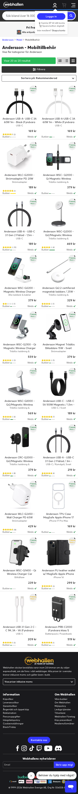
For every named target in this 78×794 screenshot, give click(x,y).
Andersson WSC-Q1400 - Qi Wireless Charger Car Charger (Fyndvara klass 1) (19, 574)
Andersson (8, 39)
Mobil (19, 39)
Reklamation (9, 713)
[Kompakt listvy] (66, 60)
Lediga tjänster (63, 709)
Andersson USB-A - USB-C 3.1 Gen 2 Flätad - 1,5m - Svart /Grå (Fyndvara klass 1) (19, 235)
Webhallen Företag (65, 716)
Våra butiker (61, 699)
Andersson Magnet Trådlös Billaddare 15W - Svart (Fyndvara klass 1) (59, 348)
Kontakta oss (39, 740)
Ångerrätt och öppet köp (16, 709)
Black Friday (9, 727)
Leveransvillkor (11, 702)
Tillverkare (60, 713)
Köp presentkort (63, 720)
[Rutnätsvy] (73, 60)
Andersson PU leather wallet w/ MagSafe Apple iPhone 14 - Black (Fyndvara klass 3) (58, 574)
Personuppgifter (11, 716)
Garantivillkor (10, 706)
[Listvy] (60, 60)
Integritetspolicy (11, 720)
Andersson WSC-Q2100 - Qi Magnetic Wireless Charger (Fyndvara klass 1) (19, 348)
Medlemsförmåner (64, 723)
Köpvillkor (8, 699)
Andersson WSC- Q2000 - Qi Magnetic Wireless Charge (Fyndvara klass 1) (58, 178)
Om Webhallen (62, 702)
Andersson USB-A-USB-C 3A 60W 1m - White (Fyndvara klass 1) (58, 122)
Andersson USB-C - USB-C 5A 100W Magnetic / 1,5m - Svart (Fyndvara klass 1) (58, 404)
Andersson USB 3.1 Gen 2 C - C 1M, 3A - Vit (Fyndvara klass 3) (19, 630)
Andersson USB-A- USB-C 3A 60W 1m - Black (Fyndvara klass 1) (19, 122)
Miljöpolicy (60, 706)
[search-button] (71, 15)
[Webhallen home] (12, 4)
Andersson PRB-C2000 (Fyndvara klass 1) (58, 628)
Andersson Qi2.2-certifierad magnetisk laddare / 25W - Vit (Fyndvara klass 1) (58, 291)
